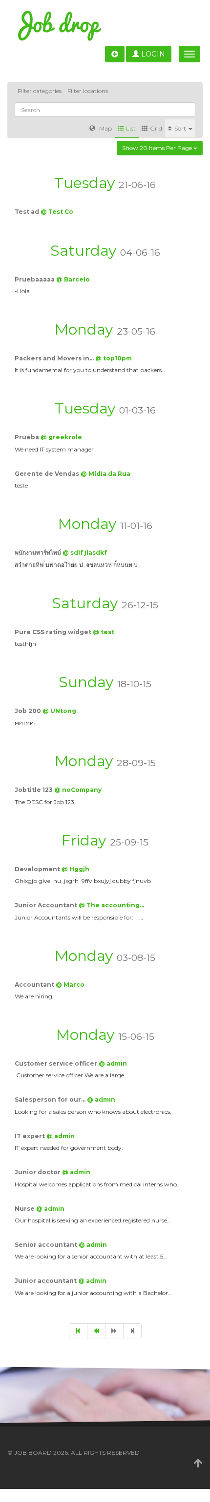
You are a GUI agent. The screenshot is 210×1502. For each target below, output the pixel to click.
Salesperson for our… (51, 1099)
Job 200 (28, 710)
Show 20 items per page (157, 147)
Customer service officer (57, 1063)
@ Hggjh (75, 869)
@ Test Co (57, 211)
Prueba (28, 437)
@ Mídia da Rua (105, 473)
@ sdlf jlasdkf (85, 552)
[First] (78, 1330)
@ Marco (70, 984)
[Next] (114, 1330)
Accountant (35, 984)
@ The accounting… (111, 905)
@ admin (113, 1063)
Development (38, 869)
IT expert (30, 1136)
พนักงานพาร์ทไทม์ (39, 552)
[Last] (132, 1330)
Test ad (28, 211)
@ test (103, 632)
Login (152, 54)
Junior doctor (38, 1172)
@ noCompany (78, 789)
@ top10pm (113, 358)
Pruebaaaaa (35, 279)
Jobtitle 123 (34, 789)
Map (105, 128)
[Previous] (96, 1330)
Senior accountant (47, 1244)
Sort (181, 128)
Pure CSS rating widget (54, 632)
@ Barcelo (73, 279)
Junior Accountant (47, 905)
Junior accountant (46, 1280)
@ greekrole (61, 437)
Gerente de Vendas (48, 473)
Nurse (25, 1208)
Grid (156, 128)
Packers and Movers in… (55, 358)
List (131, 128)
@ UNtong (59, 710)
